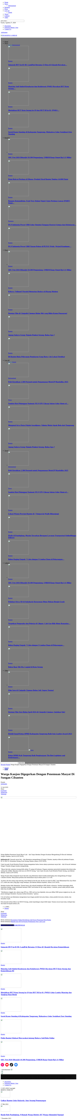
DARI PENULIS (19, 925)
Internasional (12, 5)
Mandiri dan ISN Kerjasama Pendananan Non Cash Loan (28, 921)
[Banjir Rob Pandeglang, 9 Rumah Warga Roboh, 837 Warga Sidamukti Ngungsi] (5, 1111)
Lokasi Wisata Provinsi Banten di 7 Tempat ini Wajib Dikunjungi (33, 514)
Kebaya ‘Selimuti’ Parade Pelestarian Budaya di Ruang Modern (33, 292)
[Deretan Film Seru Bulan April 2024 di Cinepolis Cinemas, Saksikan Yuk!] (18, 707)
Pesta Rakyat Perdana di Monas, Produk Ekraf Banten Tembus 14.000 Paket (38, 179)
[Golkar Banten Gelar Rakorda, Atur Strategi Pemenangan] (5, 1097)
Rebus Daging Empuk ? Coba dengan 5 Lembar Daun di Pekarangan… (36, 559)
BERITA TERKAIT (7, 925)
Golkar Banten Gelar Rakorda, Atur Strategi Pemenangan (23, 1101)
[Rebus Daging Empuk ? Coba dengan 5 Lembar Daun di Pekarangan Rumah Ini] (18, 554)
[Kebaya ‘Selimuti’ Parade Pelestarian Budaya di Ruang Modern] (18, 286)
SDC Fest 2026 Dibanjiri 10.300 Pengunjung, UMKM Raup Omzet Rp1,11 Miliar (39, 157)
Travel (6, 14)
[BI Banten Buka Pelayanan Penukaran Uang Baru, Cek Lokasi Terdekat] (18, 351)
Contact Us (8, 29)
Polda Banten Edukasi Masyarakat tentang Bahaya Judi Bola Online (27, 1038)
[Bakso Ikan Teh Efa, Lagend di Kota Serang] (18, 661)
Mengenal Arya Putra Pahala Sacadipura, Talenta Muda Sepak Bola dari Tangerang (41, 425)
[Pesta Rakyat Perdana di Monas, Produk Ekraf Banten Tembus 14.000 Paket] (18, 174)
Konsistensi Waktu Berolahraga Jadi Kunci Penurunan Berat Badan (31, 920)
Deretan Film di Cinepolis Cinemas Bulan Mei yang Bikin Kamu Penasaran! (37, 313)
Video (6, 17)
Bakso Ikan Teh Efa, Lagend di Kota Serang (25, 667)
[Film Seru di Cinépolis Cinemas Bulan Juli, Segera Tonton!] (18, 685)
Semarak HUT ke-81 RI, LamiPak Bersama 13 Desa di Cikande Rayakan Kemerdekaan (35, 947)
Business (7, 7)
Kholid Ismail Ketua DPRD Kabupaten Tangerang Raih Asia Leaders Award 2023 (40, 734)
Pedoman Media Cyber (11, 27)
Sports (10, 12)
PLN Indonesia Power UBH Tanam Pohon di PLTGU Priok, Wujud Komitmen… (39, 246)
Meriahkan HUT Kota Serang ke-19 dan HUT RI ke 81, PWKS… (33, 110)
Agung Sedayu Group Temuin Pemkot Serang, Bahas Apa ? (31, 335)
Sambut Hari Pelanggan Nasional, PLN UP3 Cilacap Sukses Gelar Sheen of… (38, 403)
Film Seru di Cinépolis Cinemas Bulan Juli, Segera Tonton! (31, 690)
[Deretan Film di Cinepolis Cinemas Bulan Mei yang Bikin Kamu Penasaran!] (18, 308)
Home (6, 2)
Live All (7, 11)
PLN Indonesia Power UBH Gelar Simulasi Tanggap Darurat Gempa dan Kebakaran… (42, 225)
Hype (6, 9)
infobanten (4, 784)
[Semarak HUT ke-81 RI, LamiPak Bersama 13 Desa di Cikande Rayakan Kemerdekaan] (18, 59)
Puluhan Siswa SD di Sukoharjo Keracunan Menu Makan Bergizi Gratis (36, 602)
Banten (10, 61)
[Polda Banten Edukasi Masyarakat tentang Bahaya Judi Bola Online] (11, 1032)
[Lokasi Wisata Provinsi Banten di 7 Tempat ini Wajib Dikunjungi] (18, 508)
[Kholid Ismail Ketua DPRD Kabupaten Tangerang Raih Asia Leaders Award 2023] (18, 728)
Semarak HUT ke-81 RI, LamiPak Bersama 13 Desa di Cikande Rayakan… (37, 65)
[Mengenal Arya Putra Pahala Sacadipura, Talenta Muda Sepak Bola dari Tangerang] (18, 420)
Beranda (3, 764)
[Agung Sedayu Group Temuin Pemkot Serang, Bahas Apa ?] (18, 329)
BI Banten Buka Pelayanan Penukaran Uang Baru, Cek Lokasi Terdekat (36, 357)
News (6, 4)
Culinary (7, 16)
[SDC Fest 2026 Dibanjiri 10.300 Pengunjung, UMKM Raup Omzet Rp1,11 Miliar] (18, 152)
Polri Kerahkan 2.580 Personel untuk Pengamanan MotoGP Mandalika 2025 (38, 382)
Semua (10, 45)
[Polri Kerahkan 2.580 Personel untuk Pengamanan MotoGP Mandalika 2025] (18, 376)
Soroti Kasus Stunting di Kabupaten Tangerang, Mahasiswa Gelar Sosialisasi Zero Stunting (36, 1016)
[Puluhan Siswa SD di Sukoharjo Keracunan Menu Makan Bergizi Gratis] (18, 596)
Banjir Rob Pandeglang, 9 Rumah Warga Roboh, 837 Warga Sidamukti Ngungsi (32, 1115)
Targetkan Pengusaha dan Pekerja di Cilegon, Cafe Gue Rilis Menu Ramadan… (39, 623)
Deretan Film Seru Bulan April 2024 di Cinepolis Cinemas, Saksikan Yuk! (36, 712)
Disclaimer (8, 26)
